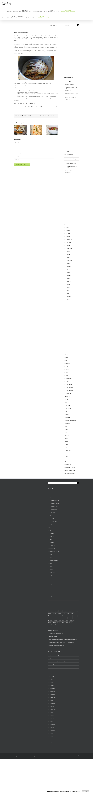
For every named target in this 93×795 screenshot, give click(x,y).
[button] (50, 17)
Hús (50, 515)
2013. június (67, 287)
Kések (66, 411)
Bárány (66, 354)
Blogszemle (67, 363)
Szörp (66, 453)
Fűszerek (67, 381)
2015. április (67, 263)
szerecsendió (72, 620)
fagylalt (70, 608)
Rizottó (66, 441)
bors (61, 608)
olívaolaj (69, 617)
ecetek (66, 366)
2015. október (67, 257)
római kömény (61, 620)
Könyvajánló (67, 423)
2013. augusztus (68, 281)
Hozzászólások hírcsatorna (70, 470)
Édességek (67, 369)
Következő (55, 25)
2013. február (67, 299)
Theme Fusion (42, 756)
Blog (66, 360)
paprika (74, 617)
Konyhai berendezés (69, 417)
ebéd (56, 106)
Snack (66, 447)
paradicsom (50, 620)
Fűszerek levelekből (69, 384)
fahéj (74, 608)
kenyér (59, 615)
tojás (59, 622)
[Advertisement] (71, 51)
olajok (66, 432)
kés (49, 617)
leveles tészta (54, 617)
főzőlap (56, 611)
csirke (54, 106)
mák (62, 617)
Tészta (66, 456)
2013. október (67, 278)
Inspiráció (67, 399)
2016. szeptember (68, 248)
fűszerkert (65, 611)
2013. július (67, 284)
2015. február (67, 269)
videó (56, 624)
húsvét (64, 613)
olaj (65, 617)
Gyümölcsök (67, 396)
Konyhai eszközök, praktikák (70, 420)
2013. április (67, 293)
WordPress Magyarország (70, 473)
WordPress (37, 756)
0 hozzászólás (22, 108)
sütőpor (49, 622)
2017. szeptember (68, 239)
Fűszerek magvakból (69, 387)
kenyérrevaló (64, 615)
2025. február (67, 227)
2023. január (67, 230)
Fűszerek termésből (69, 390)
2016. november (68, 245)
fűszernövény (71, 611)
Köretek (66, 426)
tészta (63, 622)
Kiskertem (67, 414)
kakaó (68, 613)
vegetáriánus (50, 624)
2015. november (68, 254)
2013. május (67, 290)
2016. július (67, 251)
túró (67, 622)
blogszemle (56, 608)
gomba (77, 611)
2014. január (67, 272)
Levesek (43, 106)
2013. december (68, 275)
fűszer (61, 611)
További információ (76, 791)
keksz (55, 615)
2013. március (67, 296)
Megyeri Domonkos (17, 106)
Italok (66, 402)
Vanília (70, 622)
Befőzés (66, 357)
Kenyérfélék (67, 405)
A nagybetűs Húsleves (69, 84)
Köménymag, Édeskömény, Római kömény (62, 661)
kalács (72, 613)
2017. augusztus (68, 242)
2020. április (67, 233)
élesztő (60, 624)
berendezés (50, 608)
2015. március (67, 266)
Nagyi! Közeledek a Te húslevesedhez (27, 103)
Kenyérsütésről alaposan (70, 156)
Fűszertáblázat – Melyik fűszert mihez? (58, 667)
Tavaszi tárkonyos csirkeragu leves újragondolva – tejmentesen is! (61, 642)
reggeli (55, 620)
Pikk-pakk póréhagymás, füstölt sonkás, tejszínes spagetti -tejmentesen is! (71, 89)
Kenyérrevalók (68, 408)
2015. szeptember (68, 260)
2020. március (67, 236)
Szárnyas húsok (68, 450)
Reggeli (66, 438)
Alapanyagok (51, 491)
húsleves (15, 108)
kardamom (50, 615)
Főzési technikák (39, 106)
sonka (67, 620)
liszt (59, 617)
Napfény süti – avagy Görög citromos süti (56, 645)
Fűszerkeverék (68, 393)
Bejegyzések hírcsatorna (70, 467)
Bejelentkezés (68, 464)
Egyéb (66, 372)
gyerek (49, 613)
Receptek (47, 106)
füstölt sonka (50, 611)
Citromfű (65, 608)
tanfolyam (55, 622)
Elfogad (85, 791)
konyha (70, 615)
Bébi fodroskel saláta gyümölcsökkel (55, 633)
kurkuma (75, 615)
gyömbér (54, 613)
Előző (51, 25)
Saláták (66, 444)
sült (18, 108)
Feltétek (66, 375)
